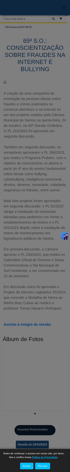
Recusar (42, 465)
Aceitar (27, 465)
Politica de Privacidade (45, 457)
